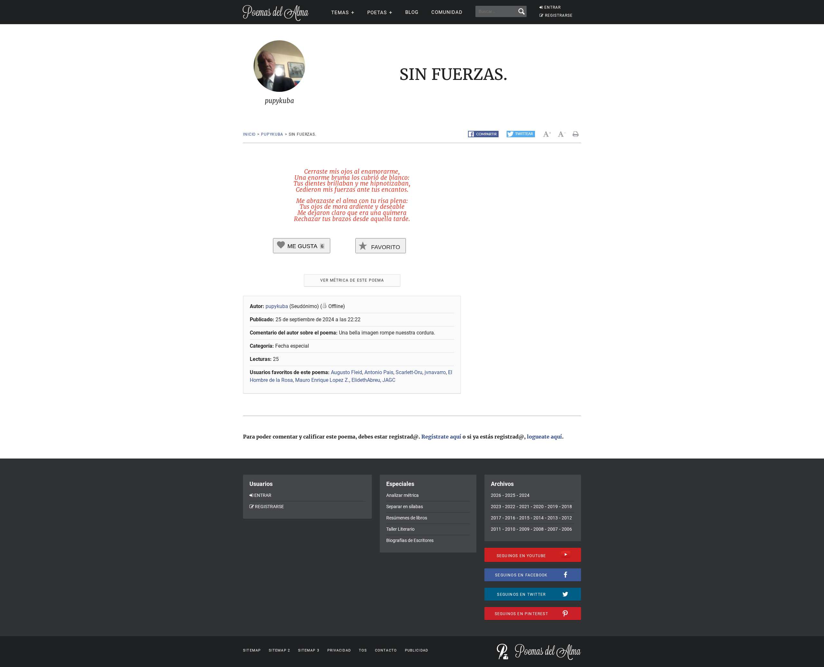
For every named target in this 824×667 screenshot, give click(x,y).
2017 (496, 518)
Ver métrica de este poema (352, 280)
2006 (567, 529)
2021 (524, 506)
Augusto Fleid (346, 372)
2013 (553, 518)
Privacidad (339, 650)
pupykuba (272, 134)
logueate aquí (544, 436)
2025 (510, 495)
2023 (496, 506)
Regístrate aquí (441, 436)
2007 (553, 529)
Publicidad (416, 650)
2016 (510, 518)
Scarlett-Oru (409, 372)
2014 (538, 518)
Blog (411, 12)
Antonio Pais (378, 372)
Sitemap (252, 650)
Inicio (249, 134)
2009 (524, 529)
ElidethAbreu (365, 380)
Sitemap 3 (308, 650)
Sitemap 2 (279, 650)
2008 (538, 529)
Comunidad (447, 12)
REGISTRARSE (559, 15)
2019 (553, 506)
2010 (510, 529)
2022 (510, 506)
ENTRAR (552, 7)
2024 (524, 495)
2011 (496, 529)
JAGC (388, 380)
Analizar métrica (402, 495)
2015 (524, 518)
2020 (538, 506)
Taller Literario (400, 529)
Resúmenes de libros (406, 518)
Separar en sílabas (404, 506)
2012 (567, 518)
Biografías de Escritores (410, 540)
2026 (496, 495)
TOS (363, 650)
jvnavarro (435, 372)
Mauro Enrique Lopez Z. (322, 380)
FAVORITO (385, 247)
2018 (567, 506)
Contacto (386, 650)
